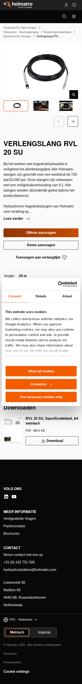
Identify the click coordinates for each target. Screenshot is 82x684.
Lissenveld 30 (14, 582)
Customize (38, 384)
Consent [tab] (14, 296)
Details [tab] (41, 296)
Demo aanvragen (41, 245)
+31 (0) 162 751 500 (19, 562)
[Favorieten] (74, 5)
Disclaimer (10, 653)
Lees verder (13, 218)
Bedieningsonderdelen (58, 32)
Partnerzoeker (14, 526)
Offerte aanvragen (41, 233)
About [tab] (67, 296)
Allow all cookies (41, 371)
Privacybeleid (12, 662)
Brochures (11, 533)
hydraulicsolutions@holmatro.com (29, 570)
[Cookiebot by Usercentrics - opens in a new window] (58, 284)
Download (54, 441)
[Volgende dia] (73, 121)
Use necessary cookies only (41, 397)
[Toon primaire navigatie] (74, 16)
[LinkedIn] (6, 496)
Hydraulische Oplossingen (20, 27)
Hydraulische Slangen (17, 36)
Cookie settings (16, 671)
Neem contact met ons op (23, 555)
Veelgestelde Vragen (19, 518)
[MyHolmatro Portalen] (66, 5)
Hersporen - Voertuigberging (20, 32)
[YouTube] (14, 496)
